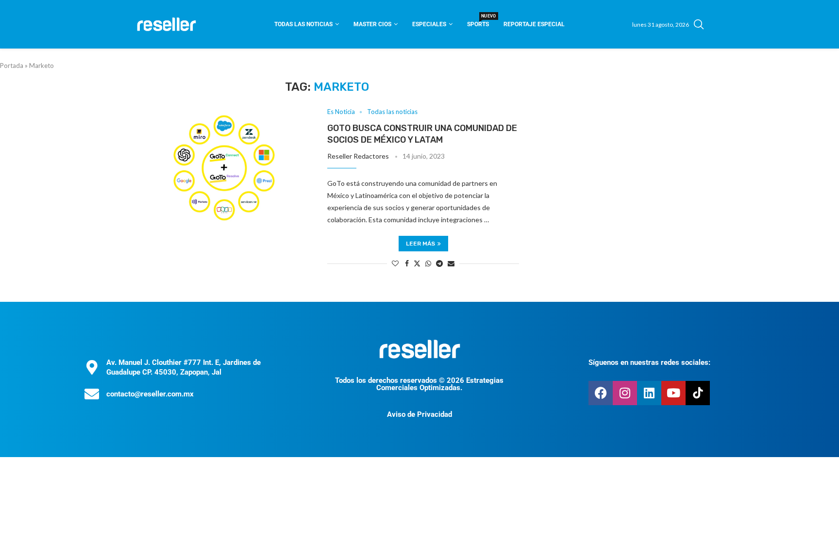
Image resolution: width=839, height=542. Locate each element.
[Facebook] (600, 393)
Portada (11, 65)
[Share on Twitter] (417, 263)
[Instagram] (625, 393)
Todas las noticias (303, 24)
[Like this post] (395, 263)
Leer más (420, 243)
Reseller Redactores (358, 156)
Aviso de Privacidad (419, 414)
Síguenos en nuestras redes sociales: (649, 362)
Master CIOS (372, 24)
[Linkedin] (649, 393)
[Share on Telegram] (439, 263)
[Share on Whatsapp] (428, 263)
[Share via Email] (451, 263)
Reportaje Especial (534, 24)
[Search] (699, 24)
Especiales (429, 24)
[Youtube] (673, 393)
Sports (478, 21)
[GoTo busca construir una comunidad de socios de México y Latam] (224, 167)
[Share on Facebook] (407, 263)
